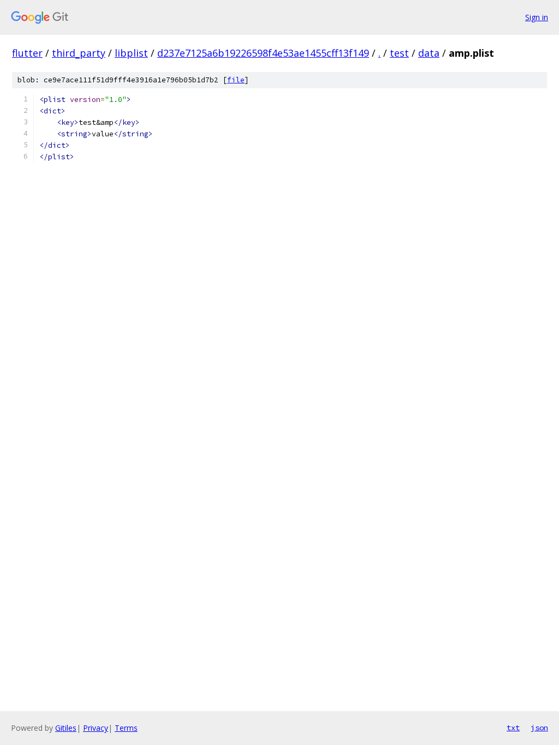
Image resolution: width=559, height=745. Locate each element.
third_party (78, 52)
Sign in (536, 17)
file (236, 80)
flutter (27, 52)
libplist (131, 52)
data (428, 52)
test (399, 52)
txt (513, 727)
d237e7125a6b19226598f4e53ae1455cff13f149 (263, 52)
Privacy (95, 728)
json (539, 727)
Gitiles (65, 728)
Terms (126, 728)
